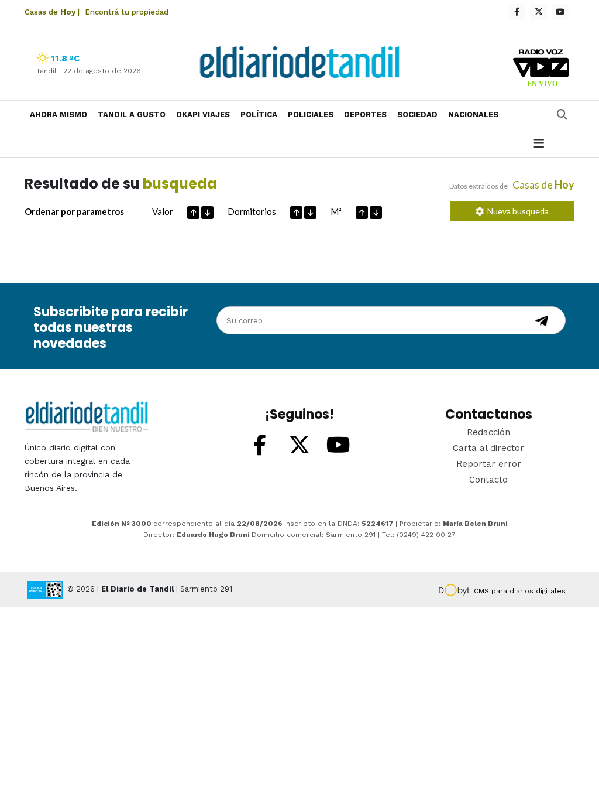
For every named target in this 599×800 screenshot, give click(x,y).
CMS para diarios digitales (520, 591)
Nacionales (473, 114)
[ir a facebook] (260, 445)
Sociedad (417, 114)
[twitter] (538, 12)
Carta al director (488, 448)
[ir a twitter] (299, 445)
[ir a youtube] (338, 445)
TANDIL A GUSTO (132, 114)
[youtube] (560, 12)
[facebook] (516, 12)
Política (258, 114)
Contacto (488, 479)
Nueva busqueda (516, 211)
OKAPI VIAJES (203, 114)
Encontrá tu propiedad (126, 12)
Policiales (310, 114)
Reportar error (488, 464)
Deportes (365, 114)
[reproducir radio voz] (541, 69)
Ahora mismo (58, 114)
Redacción (488, 432)
